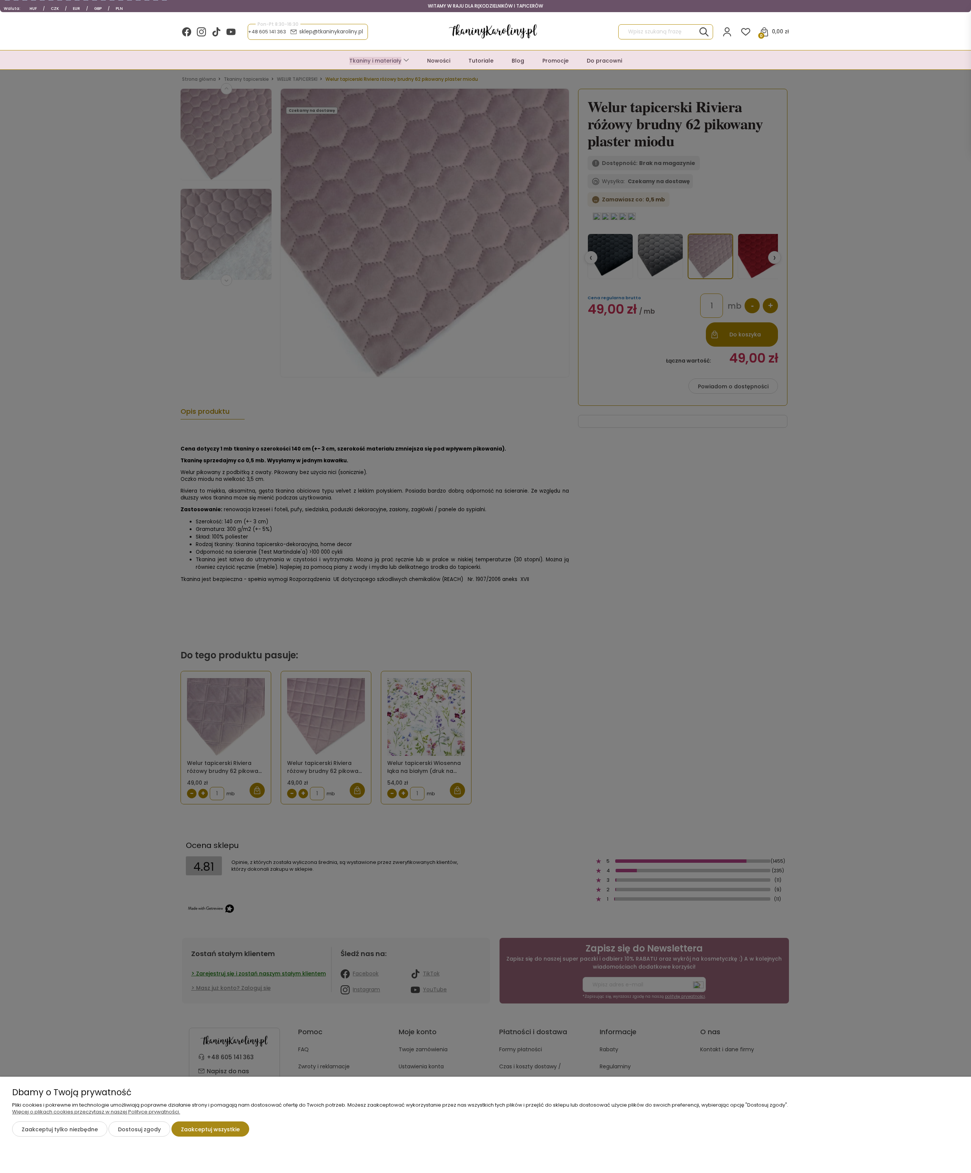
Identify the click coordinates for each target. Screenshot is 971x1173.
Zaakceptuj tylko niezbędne (60, 1129)
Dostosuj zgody (139, 1129)
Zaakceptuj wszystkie (210, 1129)
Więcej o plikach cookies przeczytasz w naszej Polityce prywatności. (96, 1111)
